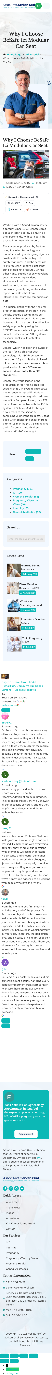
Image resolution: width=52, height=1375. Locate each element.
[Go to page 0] (5, 1025)
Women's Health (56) (26, 496)
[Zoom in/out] (4, 1356)
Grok (31, 203)
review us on (9, 705)
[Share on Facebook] (29, 451)
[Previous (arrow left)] (4, 1361)
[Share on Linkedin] (29, 458)
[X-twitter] (11, 1188)
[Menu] (46, 6)
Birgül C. (6, 722)
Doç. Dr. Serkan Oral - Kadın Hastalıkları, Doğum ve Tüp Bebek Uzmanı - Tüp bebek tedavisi (22, 685)
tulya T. (5, 898)
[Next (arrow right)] (14, 1361)
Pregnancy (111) (23, 488)
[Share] (23, 1356)
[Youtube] (22, 1188)
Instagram (12, 1373)
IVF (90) (18, 492)
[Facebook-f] (5, 1188)
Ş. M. (4, 969)
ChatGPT (15, 203)
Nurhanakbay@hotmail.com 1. (20, 781)
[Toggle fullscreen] (14, 1356)
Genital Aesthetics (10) (27, 512)
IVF (39, 1157)
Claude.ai (34, 209)
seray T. (6, 828)
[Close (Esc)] (33, 1356)
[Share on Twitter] (36, 451)
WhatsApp (12, 1369)
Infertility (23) (21, 508)
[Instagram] (16, 1188)
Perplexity (16, 209)
